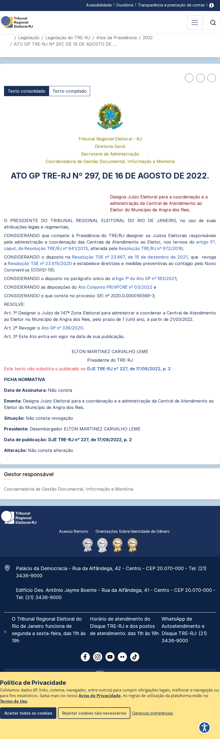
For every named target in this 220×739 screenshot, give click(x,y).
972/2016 (172, 248)
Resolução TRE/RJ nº (140, 248)
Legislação (28, 37)
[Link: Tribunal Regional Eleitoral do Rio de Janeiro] (19, 517)
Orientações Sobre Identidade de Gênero (133, 531)
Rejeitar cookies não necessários (94, 713)
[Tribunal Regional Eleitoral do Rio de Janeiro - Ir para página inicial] (17, 21)
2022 (148, 37)
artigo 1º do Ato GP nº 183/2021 (144, 278)
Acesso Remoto (73, 531)
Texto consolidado (26, 91)
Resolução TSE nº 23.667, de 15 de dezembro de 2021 (130, 257)
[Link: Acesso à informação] (211, 5)
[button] (213, 23)
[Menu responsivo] (194, 22)
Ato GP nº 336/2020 (62, 328)
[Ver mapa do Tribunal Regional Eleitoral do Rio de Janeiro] (10, 568)
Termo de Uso (13, 701)
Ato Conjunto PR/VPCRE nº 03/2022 (115, 287)
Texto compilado (69, 91)
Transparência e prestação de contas (171, 5)
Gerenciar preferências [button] (152, 713)
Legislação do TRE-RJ (67, 37)
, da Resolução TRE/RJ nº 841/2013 (52, 248)
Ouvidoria (124, 5)
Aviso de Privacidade (100, 695)
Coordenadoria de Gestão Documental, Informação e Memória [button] (69, 489)
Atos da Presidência (116, 37)
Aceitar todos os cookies (28, 713)
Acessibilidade (99, 5)
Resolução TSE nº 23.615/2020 (40, 263)
